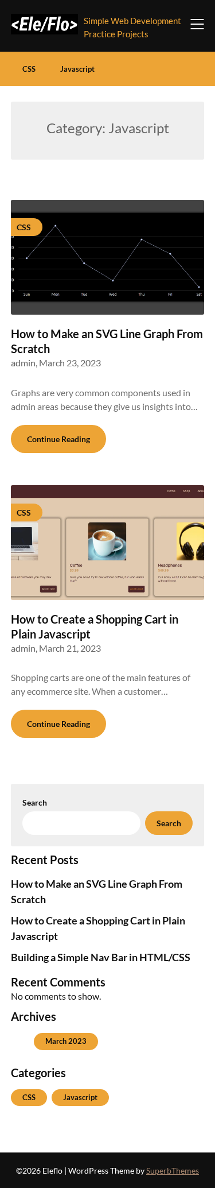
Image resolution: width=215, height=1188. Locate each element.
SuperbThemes (172, 1170)
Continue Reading (58, 439)
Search (34, 802)
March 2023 (66, 1041)
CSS (29, 68)
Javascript (77, 68)
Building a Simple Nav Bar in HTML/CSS (100, 957)
